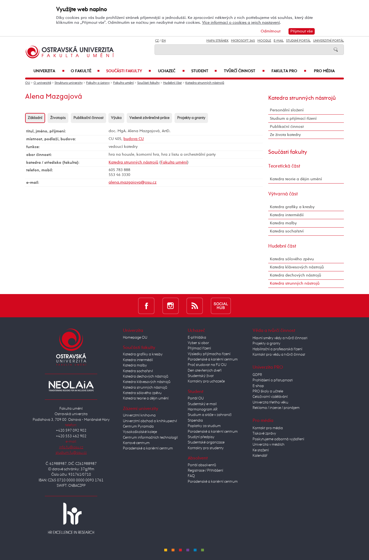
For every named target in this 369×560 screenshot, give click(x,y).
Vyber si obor (198, 343)
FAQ (191, 476)
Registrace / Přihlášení (205, 470)
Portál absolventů (202, 465)
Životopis (58, 118)
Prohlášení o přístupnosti (273, 380)
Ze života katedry (285, 135)
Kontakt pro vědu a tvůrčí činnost (279, 354)
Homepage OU (135, 337)
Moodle (264, 40)
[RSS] (194, 305)
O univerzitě (42, 83)
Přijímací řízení (199, 348)
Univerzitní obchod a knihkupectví (150, 421)
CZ (157, 40)
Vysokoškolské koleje (140, 432)
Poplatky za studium (204, 426)
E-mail (279, 40)
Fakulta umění (123, 83)
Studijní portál (298, 40)
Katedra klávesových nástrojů (297, 267)
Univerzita (49, 71)
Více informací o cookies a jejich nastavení (241, 23)
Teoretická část (284, 166)
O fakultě (85, 71)
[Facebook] (146, 305)
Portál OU (196, 398)
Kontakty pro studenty (206, 448)
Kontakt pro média (268, 428)
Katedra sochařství (287, 231)
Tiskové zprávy (264, 433)
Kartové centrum (136, 443)
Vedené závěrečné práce (149, 118)
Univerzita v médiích (268, 444)
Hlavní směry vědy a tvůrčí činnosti (280, 338)
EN (164, 40)
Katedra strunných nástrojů (204, 83)
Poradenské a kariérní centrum (148, 448)
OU (27, 83)
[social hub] (221, 305)
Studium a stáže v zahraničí (210, 415)
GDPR (257, 375)
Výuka (116, 118)
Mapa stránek (217, 40)
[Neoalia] (71, 386)
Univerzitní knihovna (139, 415)
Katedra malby (283, 223)
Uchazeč (171, 71)
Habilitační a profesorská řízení (277, 349)
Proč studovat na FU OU (207, 365)
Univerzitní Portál (328, 40)
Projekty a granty (191, 118)
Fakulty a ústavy (98, 83)
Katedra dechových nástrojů (295, 275)
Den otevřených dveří (205, 370)
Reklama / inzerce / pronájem (276, 408)
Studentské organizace (206, 442)
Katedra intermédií (287, 215)
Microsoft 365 (243, 40)
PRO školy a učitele (268, 391)
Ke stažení (261, 450)
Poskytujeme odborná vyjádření (278, 439)
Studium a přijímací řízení (293, 118)
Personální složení (287, 110)
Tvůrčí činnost (244, 71)
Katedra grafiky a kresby (292, 207)
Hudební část (172, 83)
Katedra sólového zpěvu (292, 259)
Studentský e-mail (202, 404)
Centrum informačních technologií (150, 437)
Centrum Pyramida (138, 426)
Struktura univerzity (69, 83)
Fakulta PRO (288, 71)
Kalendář (260, 456)
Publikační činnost (88, 118)
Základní (35, 118)
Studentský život (201, 376)
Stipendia (195, 420)
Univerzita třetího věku (270, 402)
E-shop (258, 386)
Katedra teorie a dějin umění (296, 179)
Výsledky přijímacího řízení (209, 354)
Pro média (324, 71)
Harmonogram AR (202, 409)
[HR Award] (71, 518)
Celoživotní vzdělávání (270, 397)
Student (204, 71)
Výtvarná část (283, 194)
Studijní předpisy (201, 437)
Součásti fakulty (128, 71)
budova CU (133, 139)
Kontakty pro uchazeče (206, 381)
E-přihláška (197, 337)
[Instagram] (170, 305)
